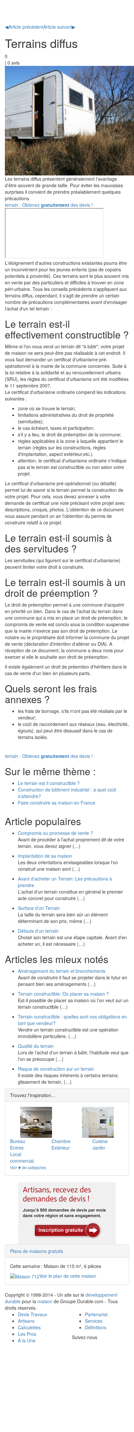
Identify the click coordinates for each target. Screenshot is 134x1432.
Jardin (98, 1147)
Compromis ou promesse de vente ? (55, 833)
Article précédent (24, 26)
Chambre (61, 1141)
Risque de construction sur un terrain (56, 1068)
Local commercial (22, 1157)
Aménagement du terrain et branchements (61, 971)
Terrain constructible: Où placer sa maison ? (63, 993)
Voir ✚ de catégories (28, 1167)
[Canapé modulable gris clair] (36, 1122)
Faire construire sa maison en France (56, 802)
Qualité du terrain (36, 1046)
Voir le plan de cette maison (67, 1276)
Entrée (17, 1147)
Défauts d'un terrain (38, 930)
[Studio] (98, 1122)
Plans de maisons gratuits (36, 1251)
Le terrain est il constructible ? (49, 783)
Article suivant (59, 26)
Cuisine (100, 1141)
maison (44, 1301)
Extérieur (60, 1147)
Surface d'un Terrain (39, 908)
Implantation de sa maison (45, 855)
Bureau (17, 1141)
